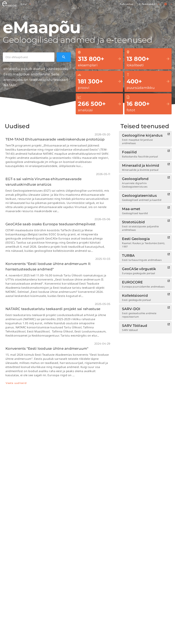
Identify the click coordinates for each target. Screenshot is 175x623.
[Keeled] (168, 4)
